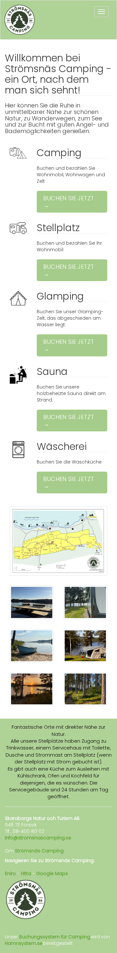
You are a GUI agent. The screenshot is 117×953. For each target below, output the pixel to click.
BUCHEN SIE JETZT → (68, 201)
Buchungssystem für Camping (54, 937)
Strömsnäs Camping (39, 851)
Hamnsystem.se (24, 943)
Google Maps (52, 873)
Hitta (26, 873)
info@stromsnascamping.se (38, 838)
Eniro (10, 873)
